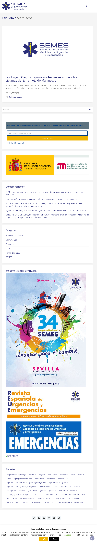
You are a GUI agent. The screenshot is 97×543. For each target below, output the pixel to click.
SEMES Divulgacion (27, 498)
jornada (43, 491)
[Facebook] (54, 518)
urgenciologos (36, 502)
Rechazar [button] (54, 539)
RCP (83, 494)
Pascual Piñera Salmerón (70, 494)
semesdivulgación (43, 498)
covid (73, 475)
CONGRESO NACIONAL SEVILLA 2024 (21, 271)
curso (9, 479)
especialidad (63, 479)
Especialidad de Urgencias (58, 483)
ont (57, 494)
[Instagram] (49, 518)
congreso (42, 475)
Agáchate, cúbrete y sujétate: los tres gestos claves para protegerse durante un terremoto (46, 210)
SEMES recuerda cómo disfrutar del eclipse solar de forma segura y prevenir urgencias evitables (44, 193)
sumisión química (59, 498)
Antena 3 (32, 475)
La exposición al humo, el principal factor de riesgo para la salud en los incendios (41, 199)
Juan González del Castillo (68, 491)
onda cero (49, 494)
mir (41, 494)
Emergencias (39, 479)
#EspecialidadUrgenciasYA (16, 475)
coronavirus (64, 475)
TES (17, 502)
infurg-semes (75, 486)
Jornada (9, 248)
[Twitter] (34, 518)
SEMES (9, 257)
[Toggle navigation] (91, 6)
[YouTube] (44, 518)
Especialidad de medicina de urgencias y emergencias (26, 483)
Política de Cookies (84, 535)
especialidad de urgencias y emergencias (22, 486)
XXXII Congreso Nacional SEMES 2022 (70, 502)
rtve (8, 498)
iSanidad (22, 491)
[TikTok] (59, 518)
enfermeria (51, 479)
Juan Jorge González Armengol (17, 494)
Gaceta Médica (45, 486)
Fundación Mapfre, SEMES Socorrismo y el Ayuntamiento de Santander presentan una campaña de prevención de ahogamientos (44, 204)
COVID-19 (81, 475)
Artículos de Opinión (14, 235)
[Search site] (86, 6)
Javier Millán (33, 491)
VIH (53, 502)
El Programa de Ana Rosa (23, 479)
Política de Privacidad (32, 143)
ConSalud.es (52, 475)
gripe (55, 486)
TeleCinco (10, 502)
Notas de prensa (15, 97)
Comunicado (11, 240)
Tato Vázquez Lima (75, 498)
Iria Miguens (11, 491)
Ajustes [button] (68, 535)
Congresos (10, 244)
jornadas (52, 491)
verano (46, 502)
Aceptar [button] (43, 539)
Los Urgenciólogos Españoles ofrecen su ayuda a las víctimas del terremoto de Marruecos (41, 79)
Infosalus (63, 486)
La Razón (34, 494)
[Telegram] (39, 518)
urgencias (24, 502)
